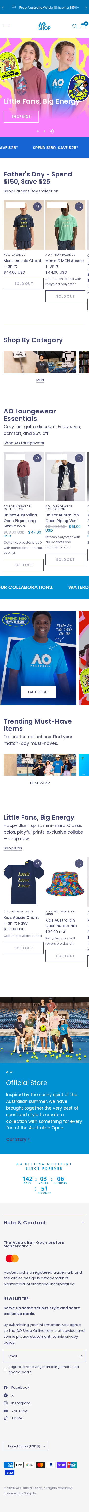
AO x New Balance (60, 255)
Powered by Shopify (20, 1493)
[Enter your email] (80, 1356)
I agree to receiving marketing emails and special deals (44, 1369)
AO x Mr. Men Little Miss (61, 913)
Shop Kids (13, 848)
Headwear (40, 783)
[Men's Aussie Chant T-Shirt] (24, 225)
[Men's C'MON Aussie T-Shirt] (65, 225)
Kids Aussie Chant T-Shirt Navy (21, 920)
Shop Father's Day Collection (31, 191)
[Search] (75, 26)
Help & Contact (25, 1222)
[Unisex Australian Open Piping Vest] (65, 476)
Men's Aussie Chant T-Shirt (23, 263)
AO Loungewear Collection (17, 507)
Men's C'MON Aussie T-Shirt (64, 263)
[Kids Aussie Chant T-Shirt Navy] (24, 882)
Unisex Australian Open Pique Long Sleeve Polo (20, 520)
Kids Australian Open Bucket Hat (61, 923)
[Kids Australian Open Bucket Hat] (65, 882)
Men (40, 380)
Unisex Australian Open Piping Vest (62, 517)
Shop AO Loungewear (24, 443)
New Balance (14, 255)
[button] (21, 117)
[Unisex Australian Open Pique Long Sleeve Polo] (24, 476)
